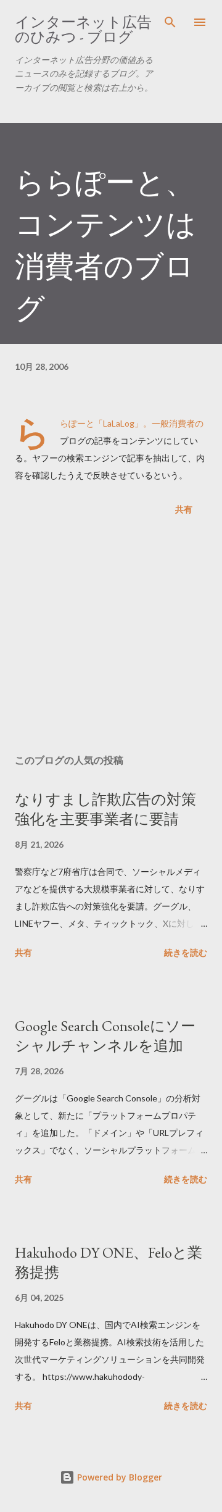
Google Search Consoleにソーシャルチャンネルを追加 (105, 1035)
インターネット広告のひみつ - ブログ (83, 29)
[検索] (170, 22)
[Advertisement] (111, 637)
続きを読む (185, 952)
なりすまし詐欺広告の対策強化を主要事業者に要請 (105, 809)
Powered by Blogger (118, 1477)
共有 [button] (183, 509)
